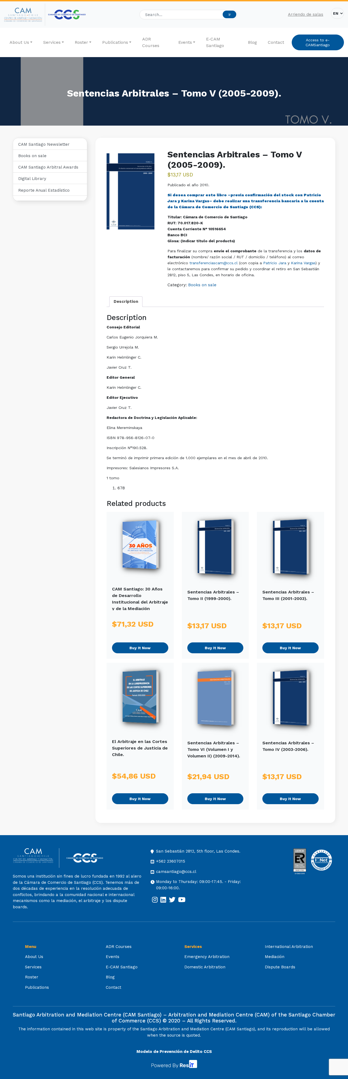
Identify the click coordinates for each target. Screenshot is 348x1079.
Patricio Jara (274, 263)
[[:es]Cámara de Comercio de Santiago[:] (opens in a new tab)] (67, 14)
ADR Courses (150, 42)
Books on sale (32, 155)
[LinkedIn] (163, 900)
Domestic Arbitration (204, 967)
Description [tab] (126, 301)
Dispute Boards (280, 967)
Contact (276, 42)
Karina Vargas (195, 201)
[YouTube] (182, 900)
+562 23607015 (170, 861)
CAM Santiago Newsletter (44, 144)
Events (185, 42)
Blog (252, 42)
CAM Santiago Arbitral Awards (48, 167)
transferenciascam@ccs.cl (213, 263)
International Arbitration (289, 946)
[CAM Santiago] (36, 858)
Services (52, 42)
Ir (229, 14)
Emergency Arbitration (206, 956)
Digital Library (32, 178)
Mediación (274, 956)
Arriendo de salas (305, 14)
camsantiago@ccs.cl (176, 871)
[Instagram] (155, 900)
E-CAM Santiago (215, 42)
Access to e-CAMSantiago (318, 42)
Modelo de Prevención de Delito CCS (174, 1051)
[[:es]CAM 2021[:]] (24, 15)
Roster (81, 42)
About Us (19, 42)
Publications (115, 42)
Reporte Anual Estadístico (44, 190)
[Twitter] (172, 900)
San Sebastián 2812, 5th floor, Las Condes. (198, 851)
